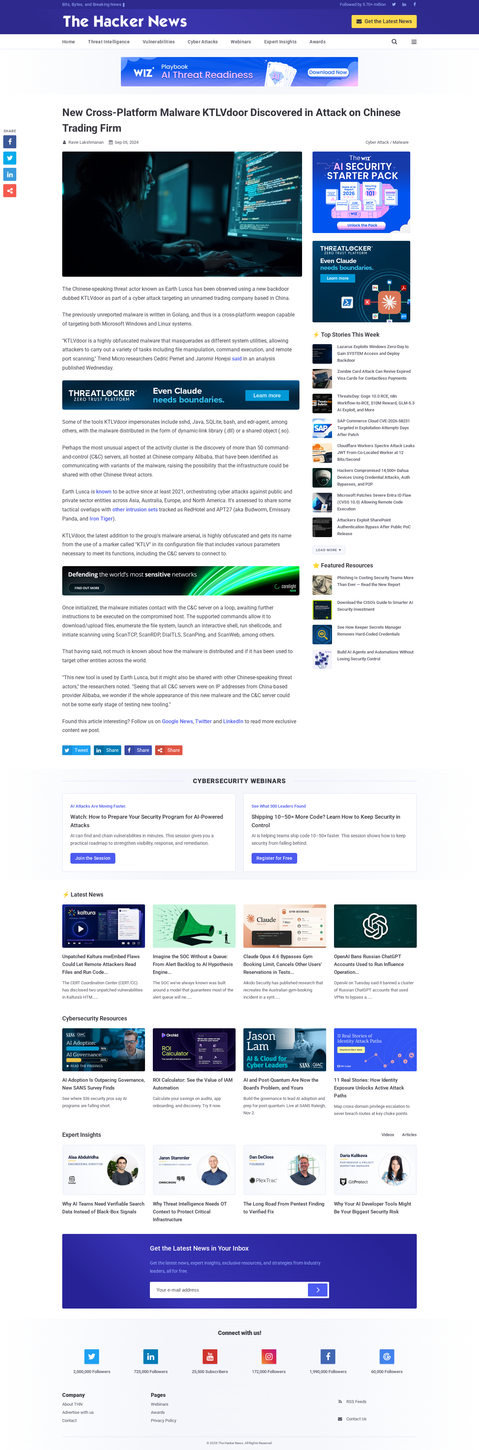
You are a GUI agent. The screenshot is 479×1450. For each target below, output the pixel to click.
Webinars (241, 41)
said (237, 359)
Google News (177, 721)
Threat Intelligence (109, 41)
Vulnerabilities (159, 41)
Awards (318, 41)
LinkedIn (233, 721)
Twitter (203, 721)
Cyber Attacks (203, 41)
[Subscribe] (317, 1289)
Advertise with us (78, 1412)
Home (68, 41)
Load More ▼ (329, 550)
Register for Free (274, 858)
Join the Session (92, 858)
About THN (72, 1404)
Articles (409, 1134)
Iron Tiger (101, 519)
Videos (388, 1134)
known (103, 492)
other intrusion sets (135, 509)
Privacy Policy (163, 1420)
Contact (69, 1420)
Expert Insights (280, 41)
